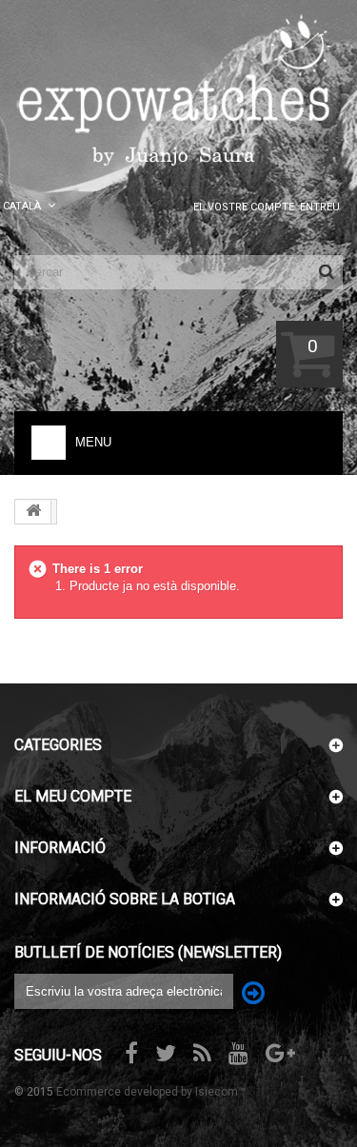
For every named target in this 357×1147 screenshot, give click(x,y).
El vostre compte (243, 207)
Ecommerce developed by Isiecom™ (151, 1091)
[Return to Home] (33, 512)
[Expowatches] (178, 91)
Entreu (320, 207)
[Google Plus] (280, 1051)
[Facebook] (131, 1051)
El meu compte (72, 796)
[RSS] (202, 1051)
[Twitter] (165, 1051)
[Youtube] (238, 1051)
